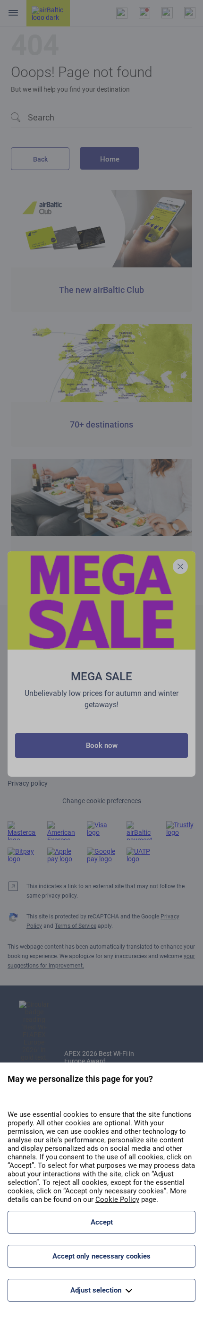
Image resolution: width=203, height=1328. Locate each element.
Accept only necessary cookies (101, 1256)
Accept (102, 1222)
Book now (102, 745)
